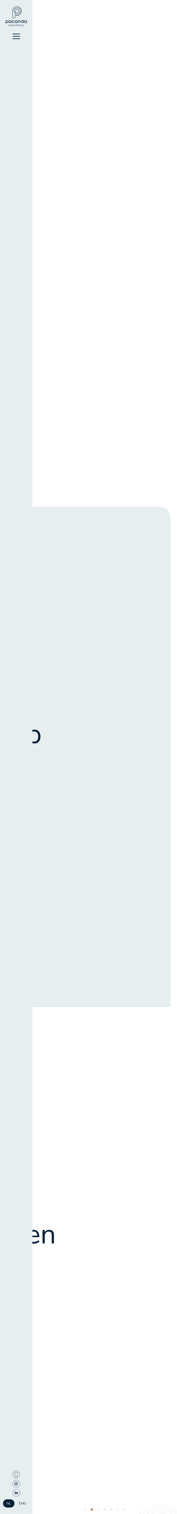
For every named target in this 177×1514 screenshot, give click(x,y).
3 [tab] (98, 1510)
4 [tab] (105, 1510)
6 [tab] (117, 1510)
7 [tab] (124, 1510)
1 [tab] (85, 1510)
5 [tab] (111, 1510)
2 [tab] (92, 1510)
